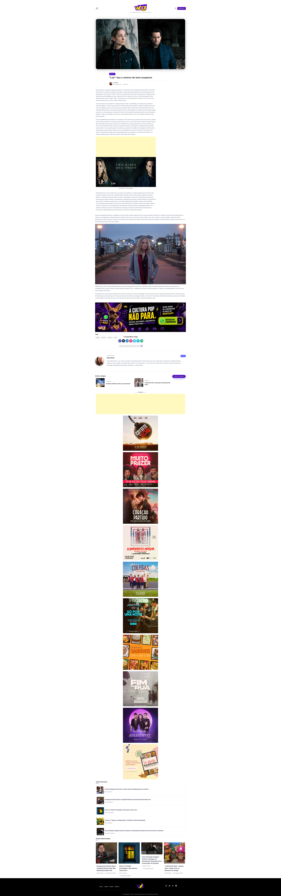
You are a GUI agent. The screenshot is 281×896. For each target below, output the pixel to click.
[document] (140, 448)
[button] (278, 2)
